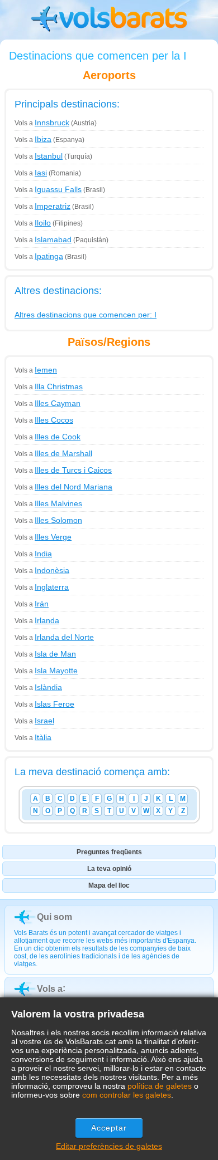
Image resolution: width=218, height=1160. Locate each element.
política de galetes (159, 1085)
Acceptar (109, 1127)
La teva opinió (109, 869)
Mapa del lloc (109, 885)
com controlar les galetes (126, 1094)
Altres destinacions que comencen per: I (86, 314)
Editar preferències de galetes (109, 1146)
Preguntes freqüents (109, 852)
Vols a (42, 123)
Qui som (54, 917)
